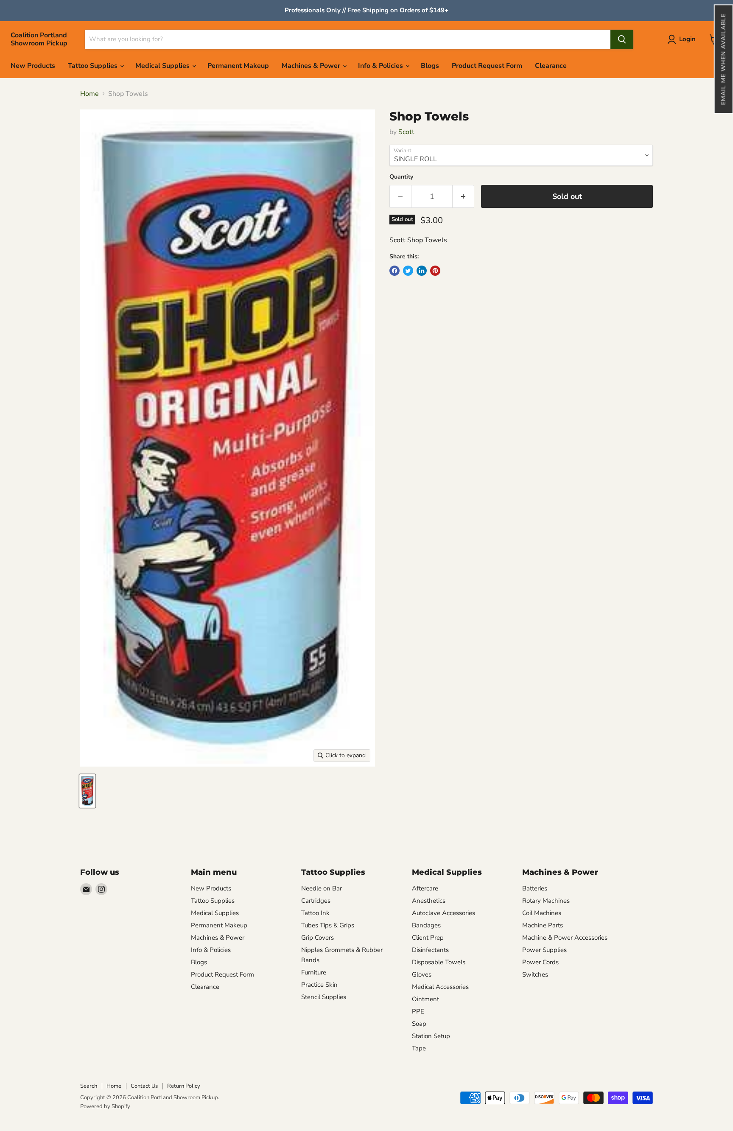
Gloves (421, 974)
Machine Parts (542, 925)
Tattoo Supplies (93, 65)
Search (88, 1086)
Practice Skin (319, 984)
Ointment (425, 999)
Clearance (551, 65)
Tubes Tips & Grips (327, 925)
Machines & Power (312, 65)
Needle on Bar (321, 888)
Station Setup (431, 1036)
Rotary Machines (546, 900)
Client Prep (428, 937)
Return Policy (183, 1086)
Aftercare (425, 888)
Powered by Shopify (105, 1106)
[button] (723, 59)
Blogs (430, 65)
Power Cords (540, 962)
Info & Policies (381, 65)
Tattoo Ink (315, 913)
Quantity (401, 177)
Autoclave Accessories (443, 913)
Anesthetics (428, 900)
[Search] (621, 39)
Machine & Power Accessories (564, 937)
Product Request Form (487, 65)
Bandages (426, 925)
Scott (406, 132)
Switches (535, 974)
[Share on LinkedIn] (422, 271)
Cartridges (315, 900)
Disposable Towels (438, 962)
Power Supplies (544, 950)
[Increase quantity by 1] (463, 196)
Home (89, 94)
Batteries (534, 888)
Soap (419, 1023)
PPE (418, 1011)
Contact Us (144, 1086)
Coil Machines (541, 913)
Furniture (313, 972)
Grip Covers (317, 937)
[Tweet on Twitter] (408, 271)
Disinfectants (430, 950)
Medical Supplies (163, 65)
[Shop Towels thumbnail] (87, 791)
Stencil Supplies (323, 997)
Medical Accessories (440, 987)
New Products (33, 65)
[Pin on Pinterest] (435, 271)
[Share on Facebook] (394, 271)
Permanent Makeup (238, 65)
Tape (419, 1048)
